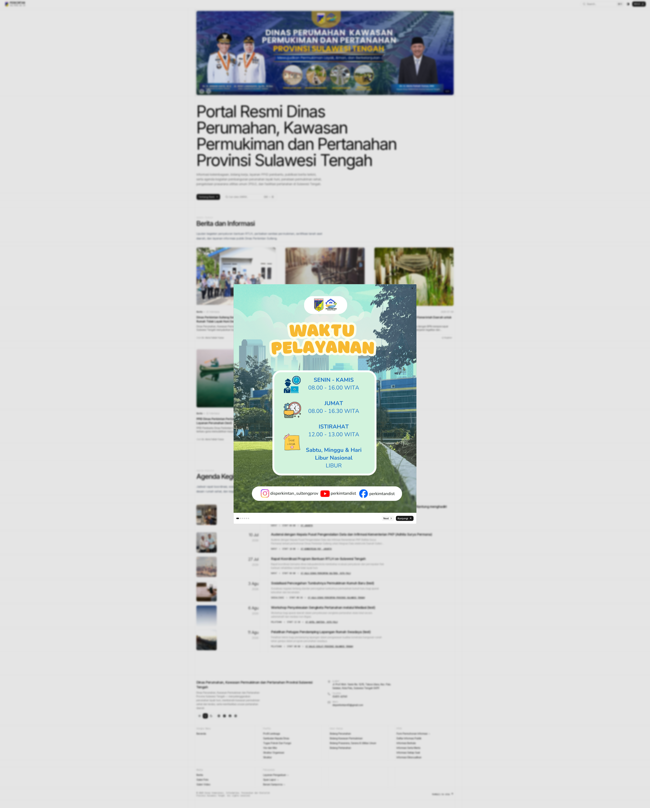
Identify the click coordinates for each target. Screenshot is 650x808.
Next (386, 518)
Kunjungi (403, 518)
